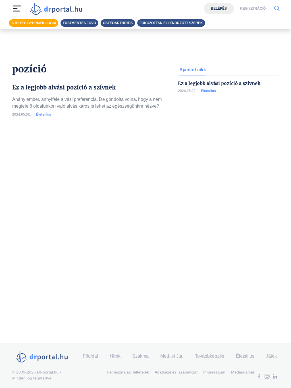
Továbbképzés (209, 356)
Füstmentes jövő (79, 23)
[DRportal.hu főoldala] (58, 8)
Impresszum (214, 372)
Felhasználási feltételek (128, 372)
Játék (271, 356)
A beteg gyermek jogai (33, 23)
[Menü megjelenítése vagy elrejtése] (17, 8)
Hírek (115, 356)
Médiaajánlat (242, 372)
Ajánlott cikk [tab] (192, 69)
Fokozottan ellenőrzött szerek (171, 23)
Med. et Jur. (171, 356)
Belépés (219, 9)
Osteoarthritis (118, 23)
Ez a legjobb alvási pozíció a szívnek (219, 83)
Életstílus (43, 114)
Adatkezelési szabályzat (176, 372)
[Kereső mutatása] (277, 8)
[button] (259, 377)
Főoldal (90, 356)
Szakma (140, 356)
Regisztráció (253, 9)
